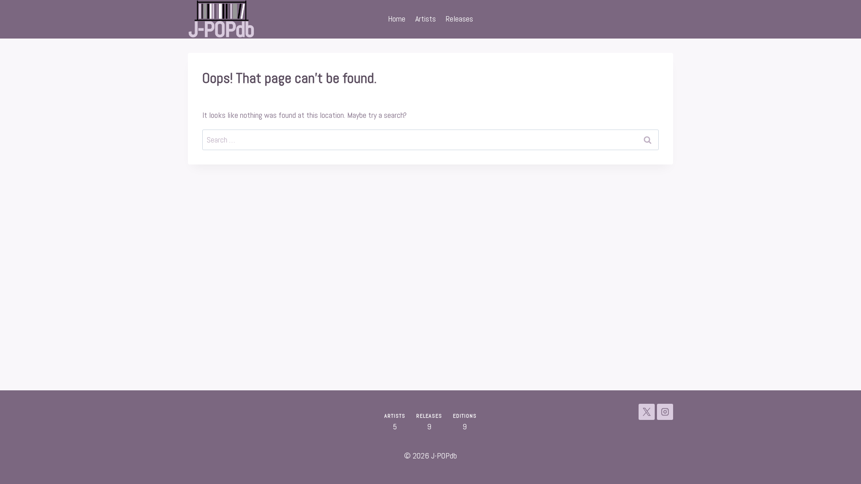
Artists (425, 18)
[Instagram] (665, 412)
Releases (459, 18)
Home (396, 18)
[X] (647, 412)
